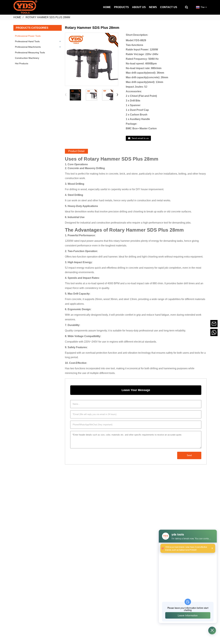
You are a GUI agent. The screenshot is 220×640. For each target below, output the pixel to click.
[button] (117, 94)
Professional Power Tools (28, 36)
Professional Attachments (28, 47)
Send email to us (140, 138)
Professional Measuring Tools (30, 52)
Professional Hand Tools (27, 41)
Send (189, 455)
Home (17, 17)
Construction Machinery (27, 58)
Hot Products (21, 63)
